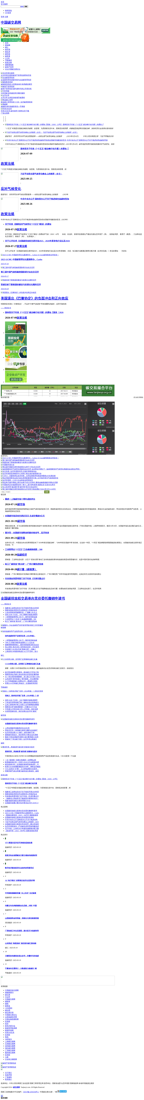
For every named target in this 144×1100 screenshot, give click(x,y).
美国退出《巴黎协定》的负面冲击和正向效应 (34, 298)
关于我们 (8, 1073)
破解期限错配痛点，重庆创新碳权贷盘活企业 (22, 645)
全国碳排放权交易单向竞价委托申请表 (19, 817)
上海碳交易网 (10, 1041)
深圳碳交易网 (10, 1046)
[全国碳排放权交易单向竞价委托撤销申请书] (18, 719)
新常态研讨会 (10, 1026)
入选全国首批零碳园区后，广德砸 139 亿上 (21, 612)
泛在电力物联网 (11, 1059)
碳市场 (7, 49)
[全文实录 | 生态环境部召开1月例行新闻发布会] (19, 471)
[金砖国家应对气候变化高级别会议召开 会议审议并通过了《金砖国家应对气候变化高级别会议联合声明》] (41, 469)
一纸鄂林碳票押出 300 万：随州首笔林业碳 (21, 617)
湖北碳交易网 (10, 1048)
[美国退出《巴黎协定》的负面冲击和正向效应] (18, 292)
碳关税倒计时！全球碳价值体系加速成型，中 (22, 764)
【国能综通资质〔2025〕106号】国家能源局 (21, 815)
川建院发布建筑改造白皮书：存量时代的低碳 (22, 956)
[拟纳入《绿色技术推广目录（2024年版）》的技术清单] (22, 691)
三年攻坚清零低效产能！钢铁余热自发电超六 (22, 702)
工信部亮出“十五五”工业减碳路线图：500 (23, 549)
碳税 (2, 743)
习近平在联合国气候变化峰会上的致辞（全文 (22, 822)
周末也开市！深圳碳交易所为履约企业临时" (21, 730)
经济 (6, 1024)
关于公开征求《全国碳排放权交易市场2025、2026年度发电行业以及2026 (37, 241)
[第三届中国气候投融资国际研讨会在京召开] (18, 460)
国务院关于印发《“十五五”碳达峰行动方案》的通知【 (83, 124)
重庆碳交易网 (10, 1052)
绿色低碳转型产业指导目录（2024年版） (20, 636)
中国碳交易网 (11, 22)
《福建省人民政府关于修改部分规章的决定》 (22, 798)
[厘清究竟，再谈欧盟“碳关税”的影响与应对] (17, 747)
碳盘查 (7, 56)
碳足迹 (7, 52)
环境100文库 (9, 1032)
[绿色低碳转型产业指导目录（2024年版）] (17, 631)
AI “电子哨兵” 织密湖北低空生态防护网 (20, 880)
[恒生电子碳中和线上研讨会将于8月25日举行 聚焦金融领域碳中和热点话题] (29, 482)
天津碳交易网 (10, 1044)
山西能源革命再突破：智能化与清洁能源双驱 (22, 918)
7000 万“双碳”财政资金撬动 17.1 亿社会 (19, 642)
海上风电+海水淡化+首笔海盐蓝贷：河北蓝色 (22, 647)
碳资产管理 (9, 67)
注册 (6, 17)
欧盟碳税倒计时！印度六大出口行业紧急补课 (22, 762)
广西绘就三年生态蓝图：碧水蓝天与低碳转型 (22, 931)
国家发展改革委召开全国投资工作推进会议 (21, 610)
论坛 (12, 69)
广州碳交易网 (10, 1050)
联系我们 (8, 1079)
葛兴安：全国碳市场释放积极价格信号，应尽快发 (27, 533)
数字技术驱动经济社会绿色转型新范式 (19, 868)
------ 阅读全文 (6, 308)
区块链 (7, 1021)
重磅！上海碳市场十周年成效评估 (20, 499)
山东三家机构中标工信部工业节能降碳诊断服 (22, 704)
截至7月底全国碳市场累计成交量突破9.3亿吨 (21, 737)
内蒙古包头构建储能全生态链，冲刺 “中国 (21, 905)
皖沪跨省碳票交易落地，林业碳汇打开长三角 (22, 672)
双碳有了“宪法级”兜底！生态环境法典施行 (21, 739)
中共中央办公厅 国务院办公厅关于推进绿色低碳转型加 (87, 140)
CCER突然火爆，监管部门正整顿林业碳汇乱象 (22, 664)
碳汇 (6, 47)
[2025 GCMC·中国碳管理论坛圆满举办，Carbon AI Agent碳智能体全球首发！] (30, 458)
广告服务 (8, 1077)
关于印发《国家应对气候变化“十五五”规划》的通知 (28, 224)
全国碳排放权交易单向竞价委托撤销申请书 (33, 598)
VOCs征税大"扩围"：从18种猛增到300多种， (22, 769)
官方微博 (4, 4)
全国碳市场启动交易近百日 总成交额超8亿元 (25, 516)
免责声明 (8, 1075)
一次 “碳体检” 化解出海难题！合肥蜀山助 (20, 760)
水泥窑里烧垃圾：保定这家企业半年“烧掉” (21, 711)
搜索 (22, 6)
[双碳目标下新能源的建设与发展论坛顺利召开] (18, 462)
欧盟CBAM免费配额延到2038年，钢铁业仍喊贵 (22, 766)
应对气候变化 (11, 189)
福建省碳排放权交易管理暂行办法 (17, 801)
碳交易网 (16, 1087)
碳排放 (7, 54)
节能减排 (8, 60)
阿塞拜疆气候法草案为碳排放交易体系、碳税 (22, 771)
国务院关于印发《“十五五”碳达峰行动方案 (21, 783)
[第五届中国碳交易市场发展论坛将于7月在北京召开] (20, 467)
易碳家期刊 (9, 992)
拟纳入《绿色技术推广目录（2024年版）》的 (22, 695)
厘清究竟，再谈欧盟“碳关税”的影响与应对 (21, 751)
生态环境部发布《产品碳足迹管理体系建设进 (22, 826)
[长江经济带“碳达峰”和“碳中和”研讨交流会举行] (19, 487)
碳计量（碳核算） (27, 569)
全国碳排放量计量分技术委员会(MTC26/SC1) (21, 803)
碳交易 (7, 995)
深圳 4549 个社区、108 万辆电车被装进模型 (21, 615)
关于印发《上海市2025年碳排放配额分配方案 (22, 828)
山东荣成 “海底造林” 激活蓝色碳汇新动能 (20, 943)
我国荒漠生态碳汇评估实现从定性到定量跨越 (22, 674)
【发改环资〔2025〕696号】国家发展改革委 (21, 831)
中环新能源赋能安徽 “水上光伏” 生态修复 (20, 893)
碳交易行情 (9, 1012)
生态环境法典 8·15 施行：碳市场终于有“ (20, 732)
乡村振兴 (8, 1039)
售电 (6, 1037)
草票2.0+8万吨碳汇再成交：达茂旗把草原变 (21, 683)
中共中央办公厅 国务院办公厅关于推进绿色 (21, 819)
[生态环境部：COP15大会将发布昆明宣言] (17, 480)
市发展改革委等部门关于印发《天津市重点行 (25, 578)
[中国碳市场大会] (7, 465)
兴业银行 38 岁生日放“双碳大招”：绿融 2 (20, 649)
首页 (2, 2)
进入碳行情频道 (138, 397)
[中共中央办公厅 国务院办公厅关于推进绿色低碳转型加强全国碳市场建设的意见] (35, 140)
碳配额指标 (9, 65)
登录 (2, 17)
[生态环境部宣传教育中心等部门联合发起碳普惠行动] (21, 473)
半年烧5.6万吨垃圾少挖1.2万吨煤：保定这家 (21, 709)
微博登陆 (8, 10)
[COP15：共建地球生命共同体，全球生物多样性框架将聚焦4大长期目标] (28, 476)
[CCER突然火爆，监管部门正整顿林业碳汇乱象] (19, 659)
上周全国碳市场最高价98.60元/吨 (17, 728)
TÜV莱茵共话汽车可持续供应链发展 (18, 843)
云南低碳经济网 (11, 1017)
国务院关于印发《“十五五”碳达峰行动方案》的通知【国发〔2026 (34, 312)
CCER (7, 58)
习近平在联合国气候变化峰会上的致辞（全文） (60, 132)
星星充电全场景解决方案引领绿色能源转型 (21, 855)
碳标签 (7, 1001)
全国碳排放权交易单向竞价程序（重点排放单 (22, 824)
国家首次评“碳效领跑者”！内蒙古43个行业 (21, 707)
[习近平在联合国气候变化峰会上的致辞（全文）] (23, 132)
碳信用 (7, 1010)
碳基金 (7, 1006)
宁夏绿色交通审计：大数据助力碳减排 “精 (21, 968)
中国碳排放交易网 (12, 990)
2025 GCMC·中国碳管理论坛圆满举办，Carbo (22, 813)
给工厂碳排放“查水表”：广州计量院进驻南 (24, 564)
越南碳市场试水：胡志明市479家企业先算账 (21, 735)
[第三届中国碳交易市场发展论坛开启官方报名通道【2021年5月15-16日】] (28, 489)
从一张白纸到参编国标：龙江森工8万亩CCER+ (22, 677)
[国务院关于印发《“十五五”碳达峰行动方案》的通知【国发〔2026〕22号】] (33, 124)
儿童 (6, 1057)
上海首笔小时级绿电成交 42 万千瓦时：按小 (21, 651)
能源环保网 (9, 1030)
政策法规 (8, 62)
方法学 (7, 997)
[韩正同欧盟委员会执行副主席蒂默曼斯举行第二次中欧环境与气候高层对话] (29, 478)
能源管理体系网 (11, 1028)
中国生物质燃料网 (12, 1019)
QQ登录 (8, 13)
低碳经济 (22, 554)
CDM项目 (8, 1008)
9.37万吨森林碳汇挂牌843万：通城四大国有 (21, 681)
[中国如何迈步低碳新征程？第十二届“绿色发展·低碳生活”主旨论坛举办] (28, 485)
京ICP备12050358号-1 (31, 1092)
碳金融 (7, 45)
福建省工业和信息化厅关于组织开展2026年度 (22, 608)
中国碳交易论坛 (11, 1015)
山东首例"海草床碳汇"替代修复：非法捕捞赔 (22, 679)
